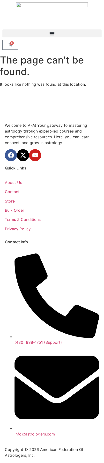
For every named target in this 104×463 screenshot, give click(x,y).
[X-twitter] (23, 155)
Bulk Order (14, 210)
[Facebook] (11, 155)
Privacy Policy (18, 228)
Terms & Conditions (23, 219)
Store (10, 201)
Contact (12, 191)
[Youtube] (35, 155)
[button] (52, 33)
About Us (13, 182)
